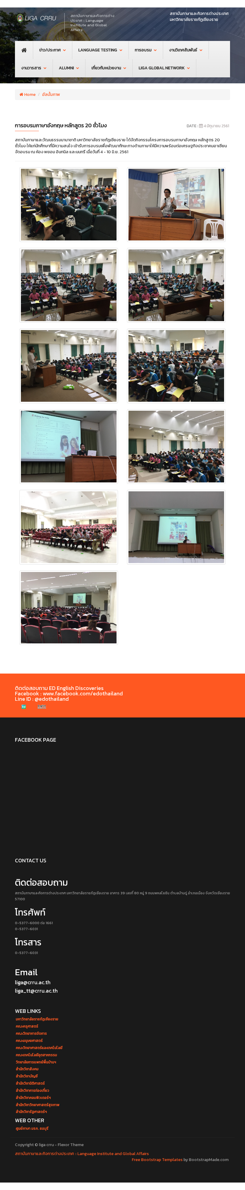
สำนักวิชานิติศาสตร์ (30, 1083)
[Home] (36, 17)
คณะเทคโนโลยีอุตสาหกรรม (36, 1055)
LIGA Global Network (162, 68)
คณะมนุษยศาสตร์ (29, 1040)
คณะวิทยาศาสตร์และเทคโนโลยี (39, 1048)
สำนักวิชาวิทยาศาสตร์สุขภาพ (37, 1105)
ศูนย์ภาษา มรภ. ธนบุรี (32, 1128)
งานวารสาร (31, 68)
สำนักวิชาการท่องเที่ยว (32, 1090)
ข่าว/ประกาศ (50, 50)
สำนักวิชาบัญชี (27, 1076)
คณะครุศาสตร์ (27, 1026)
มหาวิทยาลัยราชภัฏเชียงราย (37, 1019)
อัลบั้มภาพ (51, 94)
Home (29, 94)
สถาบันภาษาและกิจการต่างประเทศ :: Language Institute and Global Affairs (82, 1154)
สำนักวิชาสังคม (27, 1069)
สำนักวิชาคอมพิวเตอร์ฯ (33, 1097)
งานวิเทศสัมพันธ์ (183, 50)
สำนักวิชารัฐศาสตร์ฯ (31, 1111)
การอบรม (143, 50)
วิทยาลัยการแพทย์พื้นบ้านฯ (36, 1062)
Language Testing (97, 50)
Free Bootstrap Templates (157, 1160)
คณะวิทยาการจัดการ (31, 1033)
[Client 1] (23, 707)
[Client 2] (41, 707)
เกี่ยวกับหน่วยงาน (106, 68)
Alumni (66, 68)
